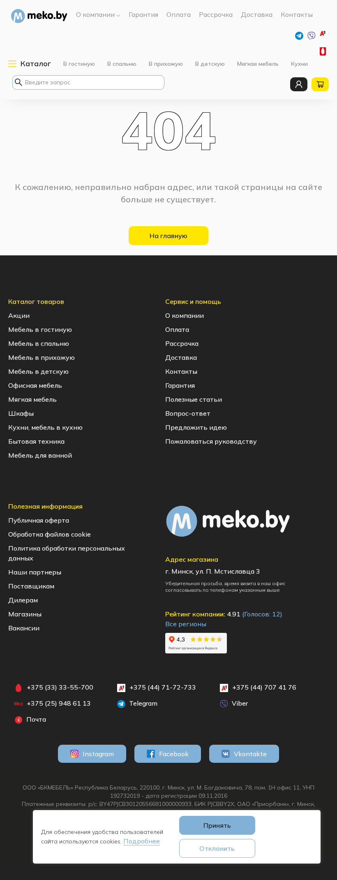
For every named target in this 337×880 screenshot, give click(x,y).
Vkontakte (250, 754)
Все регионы (185, 624)
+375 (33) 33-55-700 (324, 51)
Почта (35, 719)
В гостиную (79, 63)
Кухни (299, 63)
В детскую (210, 63)
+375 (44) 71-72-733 (162, 687)
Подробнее (141, 841)
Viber (239, 703)
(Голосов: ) (262, 614)
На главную (168, 236)
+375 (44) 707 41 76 (264, 687)
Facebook (174, 754)
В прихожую (166, 63)
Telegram (142, 703)
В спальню (121, 63)
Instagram (98, 754)
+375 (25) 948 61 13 (59, 703)
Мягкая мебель (258, 63)
